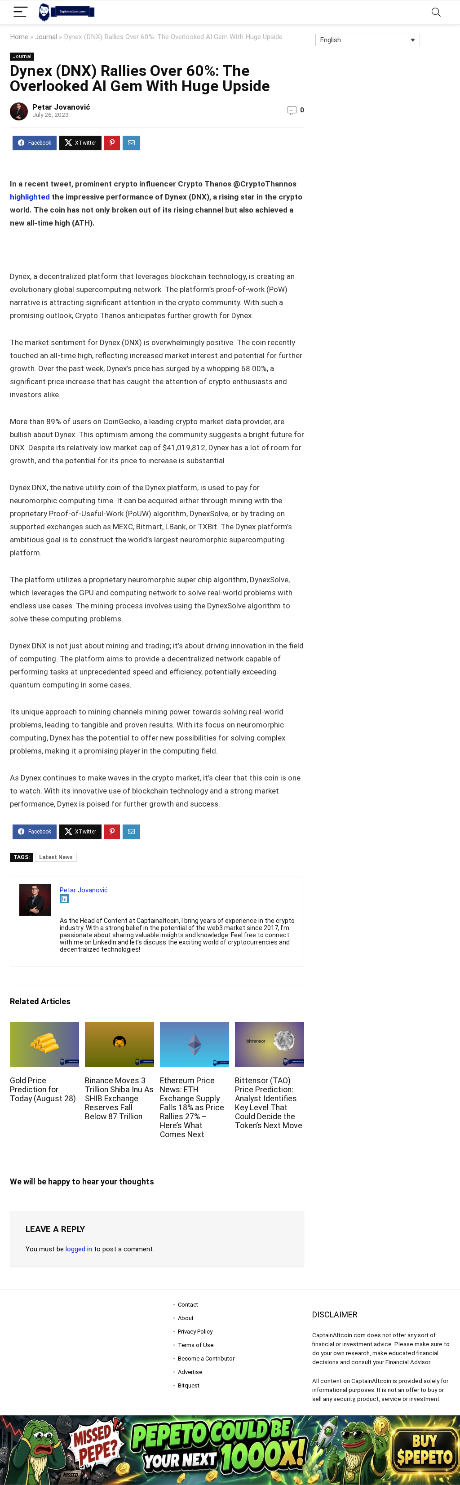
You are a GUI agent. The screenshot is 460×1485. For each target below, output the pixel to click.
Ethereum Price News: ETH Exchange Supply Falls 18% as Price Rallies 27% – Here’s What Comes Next (192, 1107)
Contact (188, 1304)
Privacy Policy (195, 1331)
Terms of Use (195, 1345)
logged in (79, 1249)
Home (19, 37)
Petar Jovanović (61, 106)
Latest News (56, 857)
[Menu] (20, 12)
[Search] (436, 12)
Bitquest (188, 1385)
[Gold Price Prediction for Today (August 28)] (44, 1028)
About (186, 1318)
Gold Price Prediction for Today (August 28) (43, 1089)
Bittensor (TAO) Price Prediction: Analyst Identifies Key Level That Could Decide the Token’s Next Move (268, 1103)
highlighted (31, 196)
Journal (46, 37)
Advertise (190, 1372)
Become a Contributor (206, 1358)
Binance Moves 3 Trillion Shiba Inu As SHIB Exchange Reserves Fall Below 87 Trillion (119, 1098)
